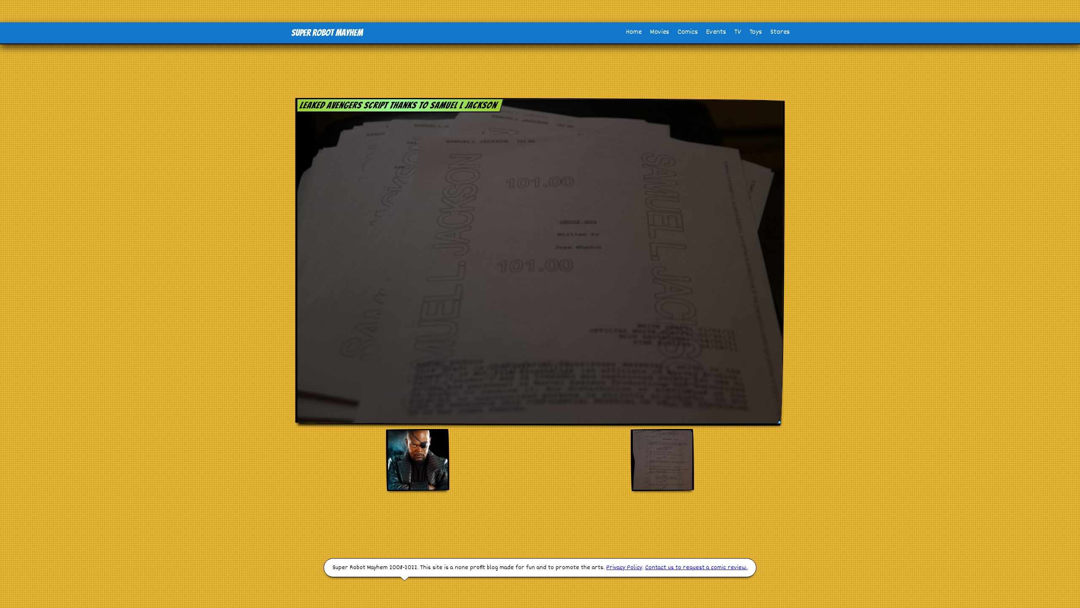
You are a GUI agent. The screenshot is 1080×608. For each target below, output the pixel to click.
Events (716, 32)
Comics (688, 32)
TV (737, 32)
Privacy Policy (624, 568)
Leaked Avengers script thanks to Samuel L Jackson (398, 105)
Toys (756, 32)
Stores (780, 32)
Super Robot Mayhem (327, 33)
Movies (659, 32)
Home (634, 32)
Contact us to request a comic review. (696, 568)
